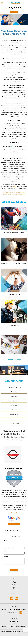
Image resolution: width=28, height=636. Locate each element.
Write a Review (14, 524)
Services (14, 584)
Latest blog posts (14, 360)
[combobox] (5, 548)
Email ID (6, 551)
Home (14, 581)
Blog (14, 587)
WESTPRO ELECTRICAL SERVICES (12, 631)
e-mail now (14, 623)
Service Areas (14, 585)
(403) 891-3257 (15, 7)
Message (6, 556)
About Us (14, 582)
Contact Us (14, 589)
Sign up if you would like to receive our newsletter (14, 609)
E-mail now (14, 12)
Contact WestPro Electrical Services (13, 192)
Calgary (15, 186)
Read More (14, 513)
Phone (5, 545)
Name (5, 540)
